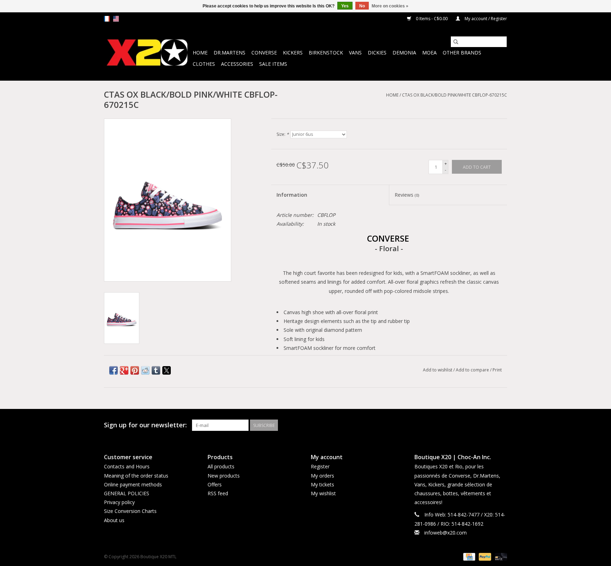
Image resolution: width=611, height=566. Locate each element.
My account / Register (485, 19)
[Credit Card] (468, 556)
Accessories (237, 63)
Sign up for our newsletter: (145, 425)
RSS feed (218, 493)
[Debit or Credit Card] (499, 556)
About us (114, 520)
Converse (264, 52)
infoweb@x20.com (445, 532)
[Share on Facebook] (113, 370)
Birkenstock (326, 52)
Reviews (407, 194)
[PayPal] (484, 556)
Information (292, 194)
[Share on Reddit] (145, 370)
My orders (322, 475)
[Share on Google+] (124, 370)
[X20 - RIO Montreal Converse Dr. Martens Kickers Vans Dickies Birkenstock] (147, 52)
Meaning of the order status (136, 475)
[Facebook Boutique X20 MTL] (488, 425)
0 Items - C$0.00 (432, 19)
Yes (345, 6)
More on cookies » (390, 6)
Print (497, 370)
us (116, 19)
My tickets (322, 484)
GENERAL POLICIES (126, 493)
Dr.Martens (229, 52)
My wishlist (323, 493)
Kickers (293, 52)
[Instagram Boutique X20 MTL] (501, 425)
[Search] (455, 41)
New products (224, 475)
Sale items (273, 63)
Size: (283, 134)
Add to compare (473, 370)
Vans (355, 52)
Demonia (404, 52)
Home (200, 52)
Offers (215, 484)
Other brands (462, 52)
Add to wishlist (438, 370)
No (362, 6)
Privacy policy (119, 502)
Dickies (377, 52)
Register (320, 466)
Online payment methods (133, 484)
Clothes (204, 63)
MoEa (429, 52)
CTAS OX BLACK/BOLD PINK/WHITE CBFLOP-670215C (454, 95)
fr (107, 19)
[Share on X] (166, 370)
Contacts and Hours (127, 466)
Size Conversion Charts (130, 511)
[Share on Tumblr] (156, 370)
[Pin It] (134, 370)
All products (221, 466)
